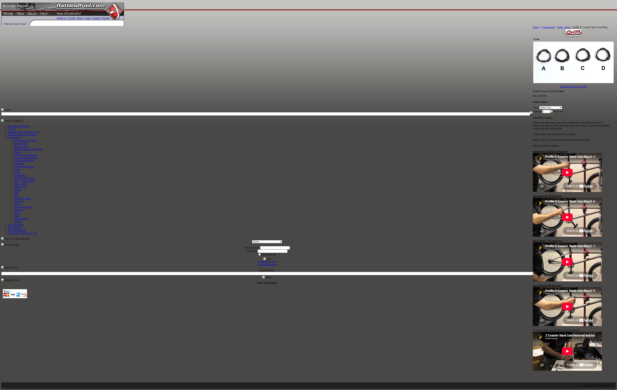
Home (536, 27)
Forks (17, 169)
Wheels (18, 221)
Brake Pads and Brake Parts (28, 149)
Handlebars (20, 175)
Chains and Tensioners (25, 155)
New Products (15, 227)
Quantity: (537, 111)
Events (71, 18)
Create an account (267, 261)
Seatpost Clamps (22, 198)
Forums (106, 18)
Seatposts (19, 201)
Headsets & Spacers (24, 178)
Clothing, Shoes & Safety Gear (23, 132)
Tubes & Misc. (21, 218)
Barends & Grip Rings (25, 140)
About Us (62, 18)
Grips (17, 172)
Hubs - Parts (20, 187)
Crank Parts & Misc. (24, 160)
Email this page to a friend (573, 86)
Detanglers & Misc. (24, 166)
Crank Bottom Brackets (26, 158)
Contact (96, 18)
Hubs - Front (20, 184)
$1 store (12, 129)
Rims (16, 195)
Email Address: (251, 247)
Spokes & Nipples (23, 207)
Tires (16, 215)
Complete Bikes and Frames (22, 134)
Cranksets (19, 163)
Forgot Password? (267, 264)
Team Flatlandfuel (17, 230)
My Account (9, 5)
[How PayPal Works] (15, 297)
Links (87, 18)
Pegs (16, 192)
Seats (16, 204)
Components (14, 137)
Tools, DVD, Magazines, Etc (22, 233)
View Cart (22, 5)
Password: (252, 251)
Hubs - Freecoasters (24, 181)
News (80, 18)
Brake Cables (21, 143)
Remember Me (268, 254)
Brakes (17, 152)
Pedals (17, 189)
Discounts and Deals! (18, 126)
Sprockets (19, 210)
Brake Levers (21, 146)
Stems (17, 213)
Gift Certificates (16, 224)
